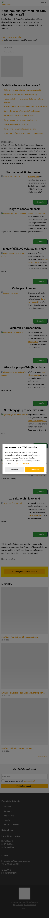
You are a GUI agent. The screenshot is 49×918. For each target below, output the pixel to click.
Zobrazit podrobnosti (20, 463)
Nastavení (14, 469)
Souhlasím (35, 469)
